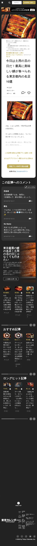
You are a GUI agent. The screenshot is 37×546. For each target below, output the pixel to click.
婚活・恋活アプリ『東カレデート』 (29, 518)
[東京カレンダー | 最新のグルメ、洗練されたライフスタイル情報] (2, 2)
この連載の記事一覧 (11, 279)
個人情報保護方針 (23, 515)
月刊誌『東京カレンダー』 (30, 515)
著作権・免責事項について (23, 521)
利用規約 (23, 512)
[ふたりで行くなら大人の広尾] (18, 9)
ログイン (16, 2)
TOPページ (19, 512)
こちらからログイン (22, 171)
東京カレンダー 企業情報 (19, 526)
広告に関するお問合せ (19, 521)
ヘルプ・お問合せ (19, 516)
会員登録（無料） (29, 2)
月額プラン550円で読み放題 (18, 166)
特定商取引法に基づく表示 (23, 527)
